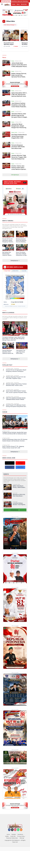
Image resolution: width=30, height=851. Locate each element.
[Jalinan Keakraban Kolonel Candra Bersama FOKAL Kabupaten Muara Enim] (6, 64)
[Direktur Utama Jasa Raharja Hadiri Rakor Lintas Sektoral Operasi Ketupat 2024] (6, 167)
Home (8, 834)
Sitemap (22, 838)
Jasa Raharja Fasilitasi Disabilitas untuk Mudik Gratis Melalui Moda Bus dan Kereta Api (18, 105)
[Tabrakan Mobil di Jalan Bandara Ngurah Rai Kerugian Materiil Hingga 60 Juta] (6, 115)
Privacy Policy (21, 836)
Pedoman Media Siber (12, 838)
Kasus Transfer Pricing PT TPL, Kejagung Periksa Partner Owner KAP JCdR (13, 447)
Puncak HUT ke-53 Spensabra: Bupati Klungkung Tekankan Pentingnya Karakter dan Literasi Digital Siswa (7, 240)
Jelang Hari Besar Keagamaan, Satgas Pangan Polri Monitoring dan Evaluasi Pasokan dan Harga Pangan (19, 127)
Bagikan (16, 46)
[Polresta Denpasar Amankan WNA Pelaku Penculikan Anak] (6, 146)
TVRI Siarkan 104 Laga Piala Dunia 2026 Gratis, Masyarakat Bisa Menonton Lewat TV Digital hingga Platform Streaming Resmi (21, 352)
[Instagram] (15, 829)
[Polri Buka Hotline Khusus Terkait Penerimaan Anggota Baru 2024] (6, 136)
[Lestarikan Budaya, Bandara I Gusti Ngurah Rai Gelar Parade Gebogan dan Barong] (8, 504)
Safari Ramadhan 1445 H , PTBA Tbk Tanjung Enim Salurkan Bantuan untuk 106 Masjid (19, 95)
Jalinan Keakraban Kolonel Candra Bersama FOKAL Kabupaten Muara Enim (19, 65)
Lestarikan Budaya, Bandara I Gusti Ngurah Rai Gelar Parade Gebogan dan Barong (19, 503)
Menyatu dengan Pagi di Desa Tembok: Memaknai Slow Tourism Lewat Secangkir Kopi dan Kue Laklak (16, 384)
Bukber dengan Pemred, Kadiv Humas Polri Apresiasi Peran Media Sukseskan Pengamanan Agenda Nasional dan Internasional (18, 78)
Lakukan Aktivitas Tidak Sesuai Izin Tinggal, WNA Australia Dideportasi (18, 157)
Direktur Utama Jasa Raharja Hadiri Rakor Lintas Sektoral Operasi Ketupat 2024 (18, 168)
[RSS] (21, 829)
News (12, 61)
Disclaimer (20, 834)
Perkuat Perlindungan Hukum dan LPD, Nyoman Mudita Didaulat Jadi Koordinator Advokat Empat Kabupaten (14, 440)
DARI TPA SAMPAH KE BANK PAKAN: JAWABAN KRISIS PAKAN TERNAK (16, 398)
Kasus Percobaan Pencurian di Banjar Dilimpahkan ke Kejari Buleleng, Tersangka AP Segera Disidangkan (21, 254)
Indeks (7, 836)
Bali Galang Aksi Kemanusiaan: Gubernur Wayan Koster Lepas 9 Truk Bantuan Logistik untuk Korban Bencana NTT (7, 254)
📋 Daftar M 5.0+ (15, 270)
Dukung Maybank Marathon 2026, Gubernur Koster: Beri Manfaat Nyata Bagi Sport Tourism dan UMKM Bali (8, 352)
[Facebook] (9, 829)
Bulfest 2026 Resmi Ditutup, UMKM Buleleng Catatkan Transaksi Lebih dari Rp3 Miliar (19, 486)
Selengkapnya (15, 174)
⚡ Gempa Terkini (6, 270)
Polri (16, 132)
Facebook (9, 467)
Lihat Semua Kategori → (10, 24)
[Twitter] (12, 829)
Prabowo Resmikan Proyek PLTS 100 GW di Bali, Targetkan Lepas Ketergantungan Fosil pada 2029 (16, 377)
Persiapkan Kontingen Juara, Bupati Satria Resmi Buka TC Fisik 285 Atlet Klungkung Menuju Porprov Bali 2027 (13, 338)
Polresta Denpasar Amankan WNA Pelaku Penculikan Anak (18, 146)
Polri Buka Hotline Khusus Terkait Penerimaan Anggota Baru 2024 (19, 136)
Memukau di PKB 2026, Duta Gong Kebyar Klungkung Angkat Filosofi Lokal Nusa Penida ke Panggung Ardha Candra (19, 495)
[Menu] (2, 4)
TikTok (9, 463)
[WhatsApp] (18, 829)
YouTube (20, 463)
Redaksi (14, 834)
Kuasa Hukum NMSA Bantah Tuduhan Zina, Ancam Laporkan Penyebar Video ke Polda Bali (16, 391)
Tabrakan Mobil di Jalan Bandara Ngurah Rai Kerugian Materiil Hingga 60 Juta (19, 116)
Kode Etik (13, 836)
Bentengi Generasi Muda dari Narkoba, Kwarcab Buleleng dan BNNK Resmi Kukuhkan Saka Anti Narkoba (21, 240)
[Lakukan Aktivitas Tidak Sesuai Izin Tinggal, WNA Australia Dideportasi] (6, 156)
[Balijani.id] (7, 4)
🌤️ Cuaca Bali (23, 270)
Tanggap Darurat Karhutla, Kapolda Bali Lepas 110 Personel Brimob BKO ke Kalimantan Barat (14, 433)
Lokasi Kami (20, 467)
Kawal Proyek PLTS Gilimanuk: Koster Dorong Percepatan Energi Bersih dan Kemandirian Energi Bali (16, 405)
